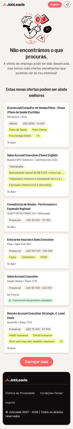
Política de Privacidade (20, 393)
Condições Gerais (51, 393)
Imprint (10, 402)
